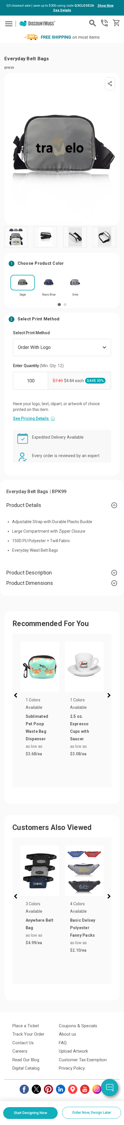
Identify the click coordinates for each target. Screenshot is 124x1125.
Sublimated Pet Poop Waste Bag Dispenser (37, 727)
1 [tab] (59, 304)
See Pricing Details (34, 418)
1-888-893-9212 (104, 23)
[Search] (92, 23)
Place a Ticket (25, 1025)
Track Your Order (28, 1034)
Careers (19, 1051)
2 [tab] (65, 304)
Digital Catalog (26, 1068)
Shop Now (105, 5)
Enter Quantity (38, 365)
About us (67, 1034)
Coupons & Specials (78, 1025)
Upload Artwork (73, 1051)
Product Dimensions (29, 583)
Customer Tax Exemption (83, 1059)
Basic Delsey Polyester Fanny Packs (82, 928)
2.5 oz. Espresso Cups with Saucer (79, 727)
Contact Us (23, 1042)
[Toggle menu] (8, 23)
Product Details (23, 505)
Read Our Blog (25, 1059)
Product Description (29, 573)
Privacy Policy (72, 1068)
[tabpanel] (23, 287)
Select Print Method (31, 332)
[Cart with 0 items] (116, 23)
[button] (16, 696)
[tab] (62, 505)
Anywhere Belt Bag (39, 924)
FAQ (63, 1042)
